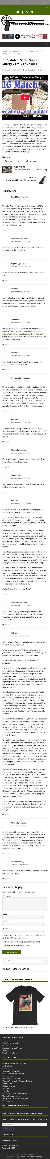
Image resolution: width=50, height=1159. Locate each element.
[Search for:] (25, 961)
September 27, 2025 (13, 70)
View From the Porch (9, 1053)
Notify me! (8, 1129)
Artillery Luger (7, 1066)
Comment (6, 896)
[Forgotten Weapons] (25, 30)
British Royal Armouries (10, 1043)
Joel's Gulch (6, 1050)
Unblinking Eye (7, 1101)
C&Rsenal (5, 1068)
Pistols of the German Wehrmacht (14, 1093)
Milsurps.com (7, 1083)
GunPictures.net (8, 1076)
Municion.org (7, 1088)
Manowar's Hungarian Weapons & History (17, 1081)
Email (4, 921)
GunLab (5, 1045)
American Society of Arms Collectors (15, 1063)
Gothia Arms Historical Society (13, 1073)
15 (41, 70)
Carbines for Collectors (10, 1071)
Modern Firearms (8, 1086)
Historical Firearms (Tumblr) (12, 1048)
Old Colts (5, 1091)
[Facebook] (23, 12)
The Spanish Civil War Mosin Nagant (15, 1098)
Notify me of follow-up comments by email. (22, 942)
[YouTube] (18, 12)
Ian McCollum (30, 70)
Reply (7, 230)
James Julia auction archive (11, 1078)
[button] (46, 7)
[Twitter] (27, 12)
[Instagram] (32, 12)
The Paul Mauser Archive (11, 1096)
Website (5, 928)
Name (5, 914)
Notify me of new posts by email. (18, 946)
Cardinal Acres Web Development (31, 1157)
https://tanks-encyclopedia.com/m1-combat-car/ (22, 334)
